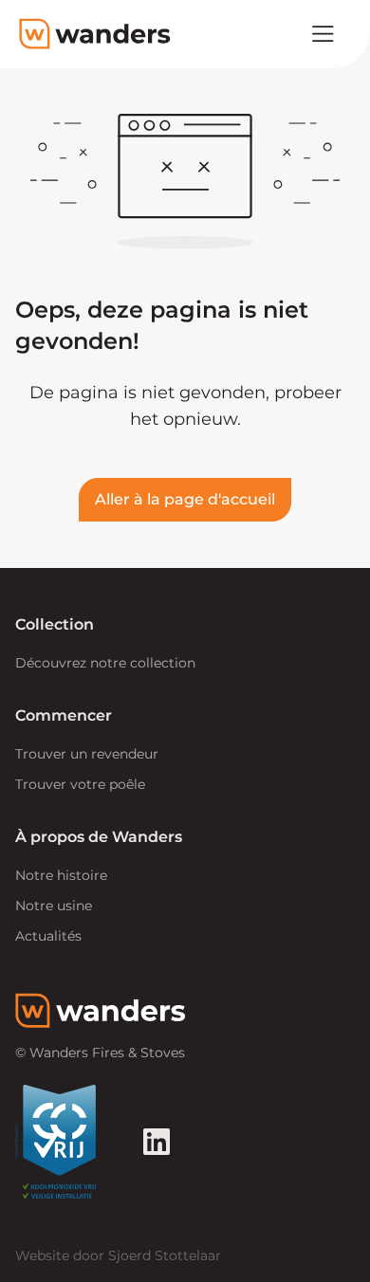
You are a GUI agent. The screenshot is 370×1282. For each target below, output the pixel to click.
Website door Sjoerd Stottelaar (118, 1255)
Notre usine (53, 905)
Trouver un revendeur (86, 753)
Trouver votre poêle (80, 784)
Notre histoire (61, 875)
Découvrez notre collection (105, 662)
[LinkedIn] (156, 1141)
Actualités (48, 935)
